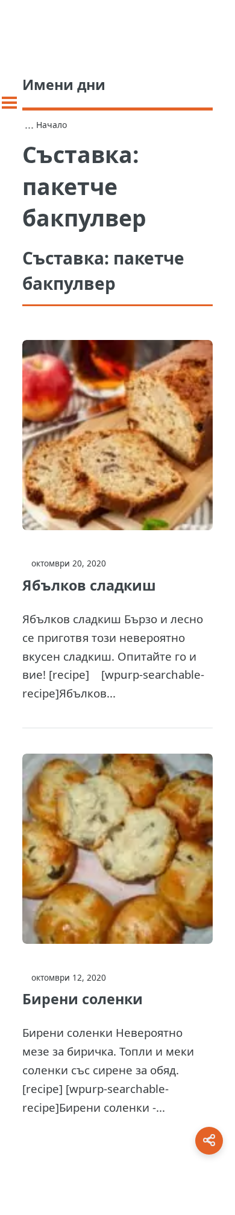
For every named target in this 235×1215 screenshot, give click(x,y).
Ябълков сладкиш (89, 585)
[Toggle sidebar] (9, 103)
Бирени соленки (82, 998)
